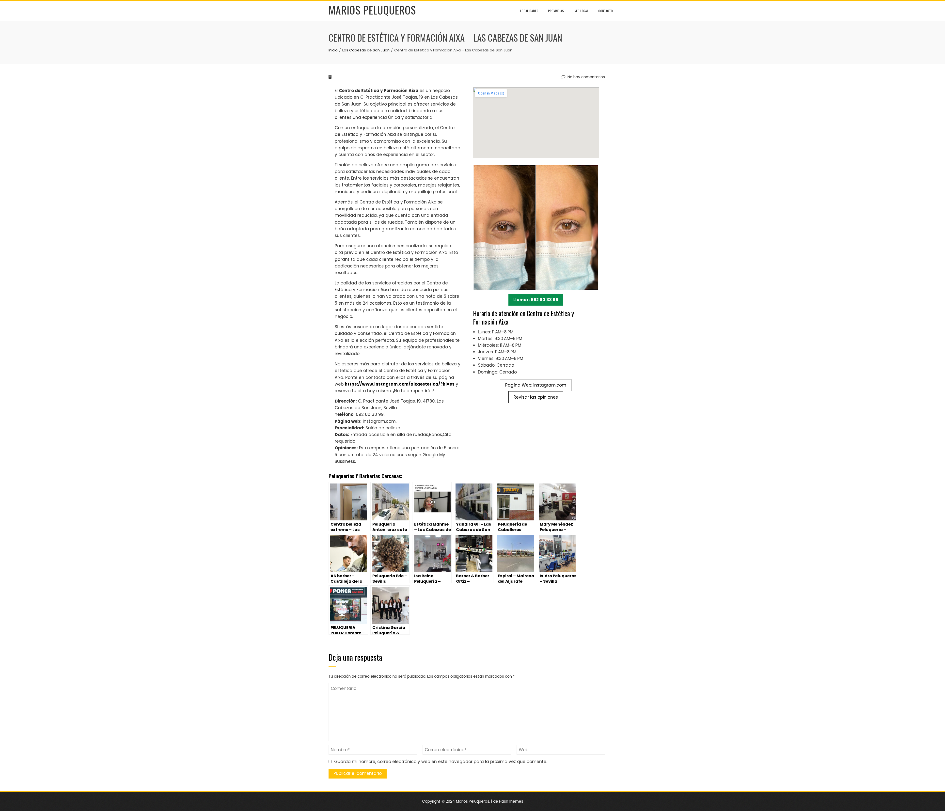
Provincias (556, 10)
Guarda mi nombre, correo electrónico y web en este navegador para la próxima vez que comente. (440, 761)
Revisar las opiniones (536, 397)
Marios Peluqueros (372, 9)
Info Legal (581, 10)
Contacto (605, 10)
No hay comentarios (586, 76)
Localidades (529, 10)
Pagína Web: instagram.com (535, 385)
